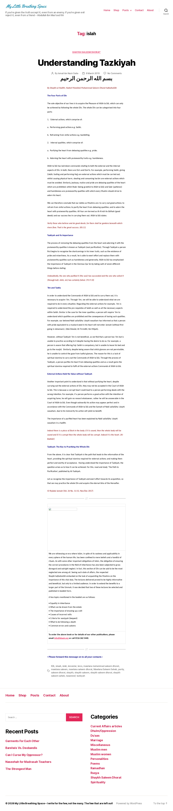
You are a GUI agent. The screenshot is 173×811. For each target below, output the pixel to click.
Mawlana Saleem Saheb (105, 669)
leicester (72, 666)
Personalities (99, 759)
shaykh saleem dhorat (101, 672)
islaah (58, 666)
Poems (95, 763)
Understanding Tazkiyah (86, 62)
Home (107, 10)
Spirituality (98, 782)
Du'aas (95, 735)
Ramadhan (98, 768)
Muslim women (101, 754)
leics (80, 666)
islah (64, 666)
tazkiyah (81, 675)
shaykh (69, 672)
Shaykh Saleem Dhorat (86, 52)
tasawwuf (70, 675)
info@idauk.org (61, 638)
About (150, 10)
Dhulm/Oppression (103, 731)
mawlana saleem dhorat (80, 669)
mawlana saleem (59, 669)
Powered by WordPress (129, 803)
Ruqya (95, 773)
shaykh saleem (82, 672)
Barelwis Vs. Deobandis (21, 748)
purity (121, 669)
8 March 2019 (93, 73)
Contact (139, 10)
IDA (52, 666)
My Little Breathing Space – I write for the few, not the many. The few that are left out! (64, 803)
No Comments (114, 73)
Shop (116, 10)
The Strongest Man (18, 769)
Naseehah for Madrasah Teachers (28, 762)
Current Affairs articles (106, 726)
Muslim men (99, 749)
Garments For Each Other (22, 741)
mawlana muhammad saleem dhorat (101, 666)
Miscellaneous (100, 745)
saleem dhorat (58, 672)
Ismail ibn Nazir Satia (68, 73)
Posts (125, 10)
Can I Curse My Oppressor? (23, 755)
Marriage (97, 740)
